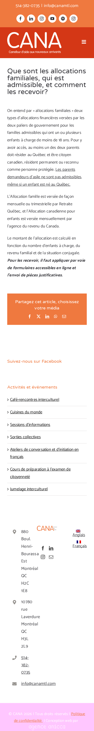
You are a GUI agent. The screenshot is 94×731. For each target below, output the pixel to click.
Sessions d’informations (30, 424)
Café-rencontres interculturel (34, 399)
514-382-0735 (22, 665)
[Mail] (51, 557)
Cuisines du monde (26, 412)
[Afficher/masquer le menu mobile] (84, 41)
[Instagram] (43, 557)
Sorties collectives (25, 437)
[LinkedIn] (51, 548)
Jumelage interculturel (29, 489)
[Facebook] (43, 548)
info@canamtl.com (61, 5)
